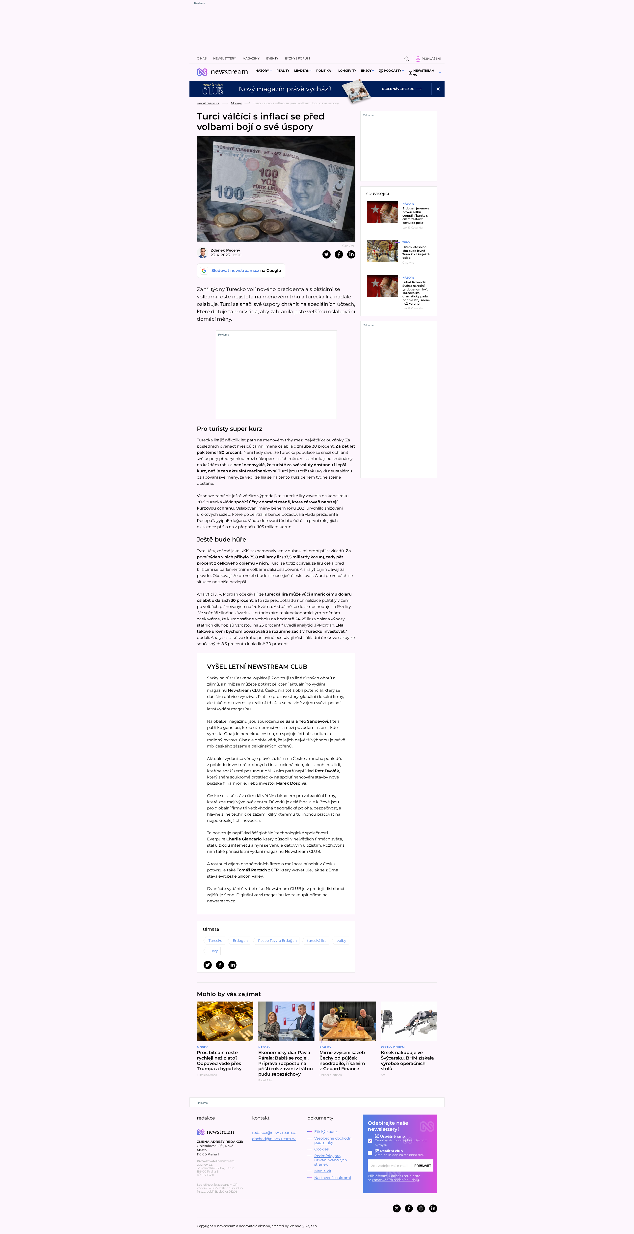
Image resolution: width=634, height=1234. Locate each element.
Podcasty (392, 70)
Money (236, 103)
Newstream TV (423, 73)
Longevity (347, 70)
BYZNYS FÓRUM (297, 58)
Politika (323, 70)
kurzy (213, 950)
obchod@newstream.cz (274, 1138)
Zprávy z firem (393, 1047)
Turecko (215, 940)
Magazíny (251, 58)
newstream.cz (208, 103)
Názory (262, 70)
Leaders (301, 70)
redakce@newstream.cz (274, 1132)
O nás (202, 58)
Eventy (272, 58)
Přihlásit (422, 1165)
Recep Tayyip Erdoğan (277, 940)
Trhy (406, 242)
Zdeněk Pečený (225, 250)
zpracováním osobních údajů (395, 1180)
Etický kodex (326, 1131)
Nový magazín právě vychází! (285, 89)
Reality (282, 70)
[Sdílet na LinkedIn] (351, 254)
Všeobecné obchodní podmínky (333, 1140)
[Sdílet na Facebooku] (339, 254)
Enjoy (366, 70)
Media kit (322, 1171)
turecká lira (316, 940)
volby (341, 940)
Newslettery (224, 58)
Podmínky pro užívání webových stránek (330, 1160)
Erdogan (240, 940)
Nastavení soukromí (332, 1178)
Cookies (321, 1149)
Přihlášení (431, 58)
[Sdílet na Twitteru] (326, 254)
